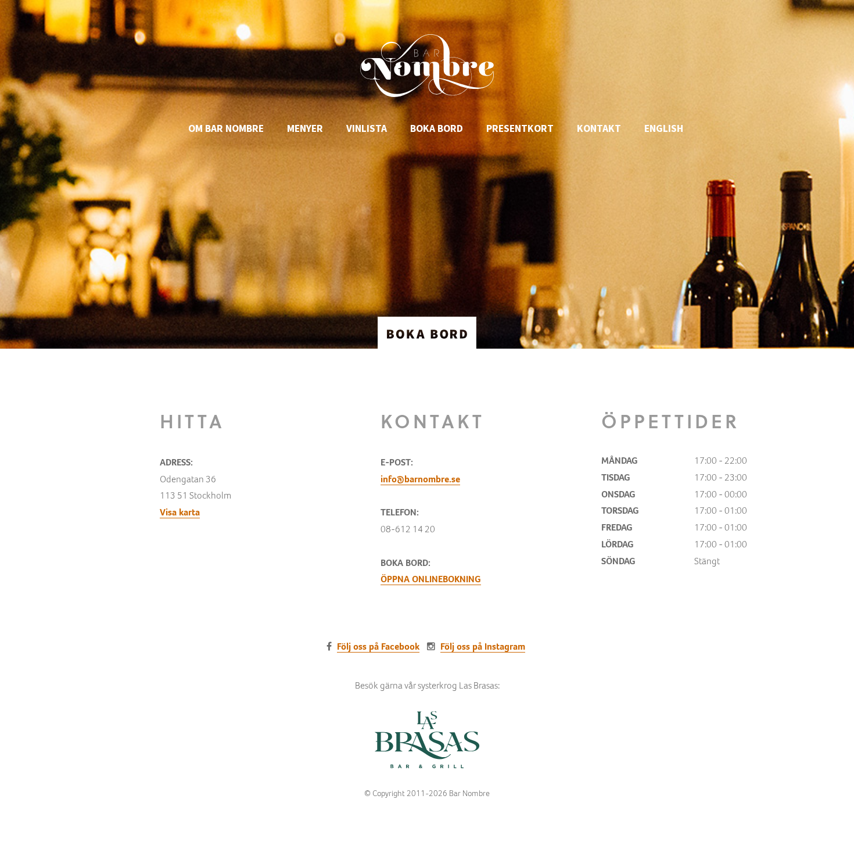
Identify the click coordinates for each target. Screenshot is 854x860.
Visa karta (180, 512)
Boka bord (436, 128)
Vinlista (366, 128)
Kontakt (599, 128)
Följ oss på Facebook (378, 646)
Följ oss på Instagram (482, 646)
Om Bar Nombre (226, 128)
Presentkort (520, 128)
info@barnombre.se (420, 479)
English (663, 128)
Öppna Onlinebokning (431, 579)
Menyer (305, 128)
